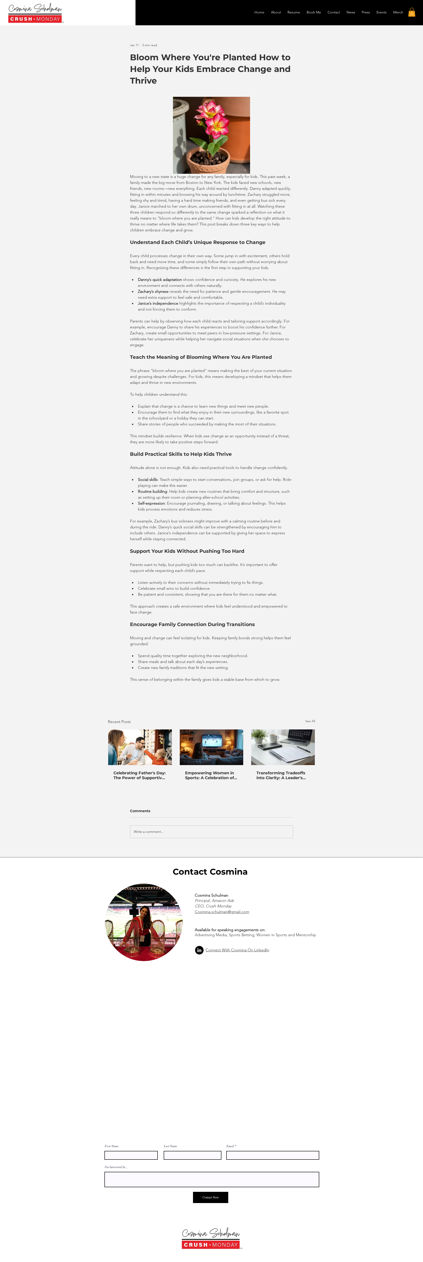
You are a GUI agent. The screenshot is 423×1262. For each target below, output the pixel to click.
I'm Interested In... (116, 1167)
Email (230, 1146)
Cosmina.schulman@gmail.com (222, 911)
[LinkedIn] (199, 950)
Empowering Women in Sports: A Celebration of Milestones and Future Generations (209, 775)
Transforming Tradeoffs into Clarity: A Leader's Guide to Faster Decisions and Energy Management (282, 775)
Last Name (170, 1146)
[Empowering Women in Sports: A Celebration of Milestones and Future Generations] (211, 747)
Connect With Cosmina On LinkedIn (237, 950)
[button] (412, 12)
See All (310, 721)
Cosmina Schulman (212, 895)
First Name (112, 1146)
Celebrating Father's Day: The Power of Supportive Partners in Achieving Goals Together (139, 775)
